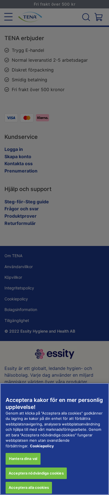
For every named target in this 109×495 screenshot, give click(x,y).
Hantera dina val (23, 458)
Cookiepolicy (42, 446)
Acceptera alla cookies (29, 487)
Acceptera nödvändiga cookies (36, 473)
